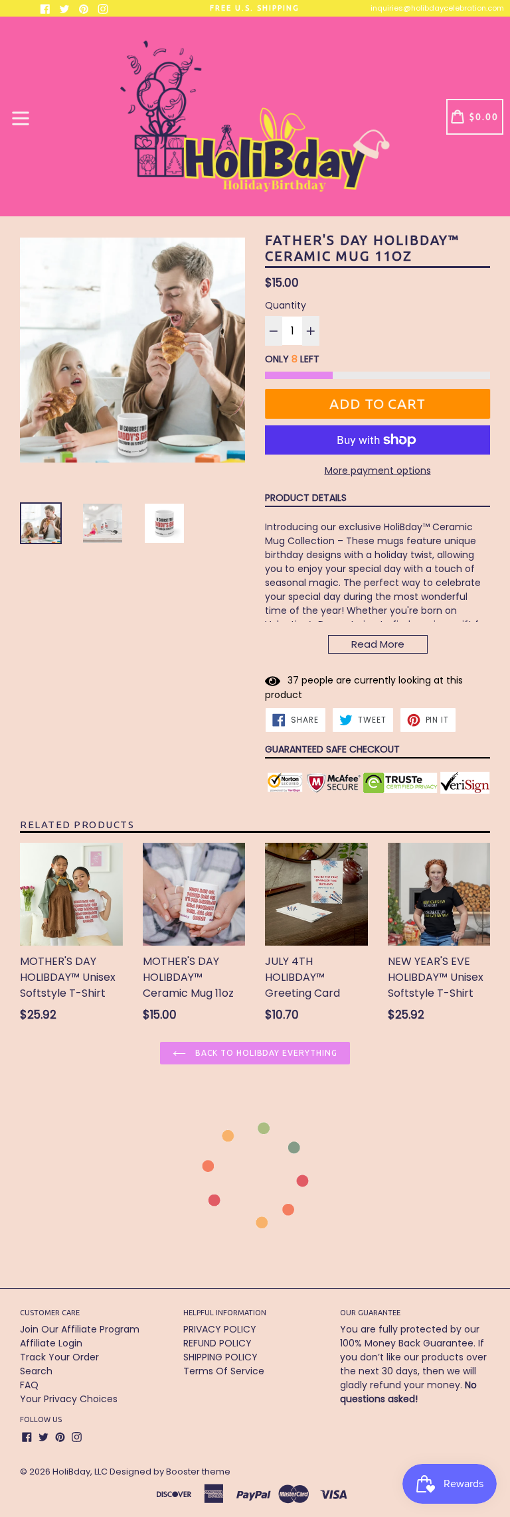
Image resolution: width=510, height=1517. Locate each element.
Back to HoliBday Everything (265, 1052)
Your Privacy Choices (69, 1399)
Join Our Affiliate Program (79, 1329)
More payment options (378, 470)
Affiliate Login (51, 1343)
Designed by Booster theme (170, 1471)
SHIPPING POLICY (220, 1357)
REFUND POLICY (217, 1343)
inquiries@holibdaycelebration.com (437, 8)
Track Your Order (59, 1357)
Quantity (285, 305)
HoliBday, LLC (80, 1471)
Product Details (306, 497)
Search (36, 1371)
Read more (377, 644)
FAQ (29, 1385)
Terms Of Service (223, 1371)
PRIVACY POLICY (219, 1329)
